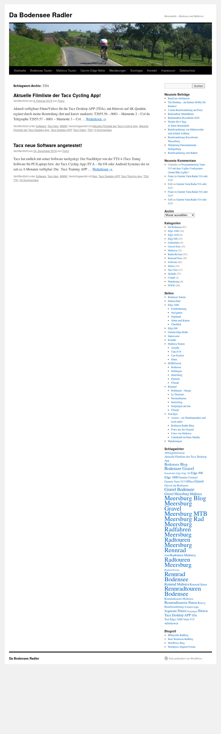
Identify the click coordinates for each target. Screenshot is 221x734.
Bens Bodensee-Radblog (180, 639)
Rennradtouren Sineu (180, 602)
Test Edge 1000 (173, 619)
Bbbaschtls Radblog (178, 635)
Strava (171, 266)
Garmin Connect (188, 477)
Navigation (176, 312)
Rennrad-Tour (175, 258)
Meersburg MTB (185, 513)
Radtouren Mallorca (183, 555)
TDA (90, 130)
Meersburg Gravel (178, 505)
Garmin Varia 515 (174, 481)
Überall (175, 382)
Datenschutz (187, 70)
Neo (94, 176)
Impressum (168, 70)
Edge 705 (186, 473)
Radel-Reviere (175, 254)
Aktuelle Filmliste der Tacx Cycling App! (57, 95)
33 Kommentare (29, 180)
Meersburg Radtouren (177, 536)
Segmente (176, 316)
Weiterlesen (96, 119)
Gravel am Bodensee (176, 485)
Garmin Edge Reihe (93, 70)
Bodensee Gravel (179, 468)
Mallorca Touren (66, 70)
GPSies (190, 481)
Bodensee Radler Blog (182, 425)
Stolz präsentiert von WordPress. (186, 658)
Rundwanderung (174, 607)
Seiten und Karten (180, 320)
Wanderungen (117, 70)
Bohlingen (176, 371)
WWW (63, 126)
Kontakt (152, 70)
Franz (61, 101)
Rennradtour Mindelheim (181, 113)
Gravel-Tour (174, 246)
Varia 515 (188, 619)
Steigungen (192, 611)
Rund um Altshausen (178, 98)
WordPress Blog (176, 642)
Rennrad (172, 386)
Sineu (174, 359)
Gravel (199, 481)
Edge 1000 (173, 230)
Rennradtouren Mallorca (178, 599)
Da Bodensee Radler (40, 14)
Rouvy (202, 603)
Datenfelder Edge (172, 473)
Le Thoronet (177, 394)
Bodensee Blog (176, 464)
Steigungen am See (181, 406)
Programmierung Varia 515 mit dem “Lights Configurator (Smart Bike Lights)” (186, 168)
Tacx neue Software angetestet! (47, 145)
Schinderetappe (192, 606)
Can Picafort (177, 355)
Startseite (20, 70)
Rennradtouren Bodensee (182, 591)
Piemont (175, 378)
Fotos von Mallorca (181, 433)
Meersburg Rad (184, 518)
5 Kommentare (103, 130)
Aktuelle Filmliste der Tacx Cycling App (115, 126)
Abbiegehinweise (174, 453)
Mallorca (172, 250)
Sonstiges (136, 70)
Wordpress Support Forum (181, 646)
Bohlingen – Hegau (181, 390)
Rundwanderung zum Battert (182, 152)
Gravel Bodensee (179, 489)
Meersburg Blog (185, 498)
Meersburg (176, 375)
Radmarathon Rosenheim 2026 (183, 117)
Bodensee (176, 367)
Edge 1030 (173, 234)
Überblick (176, 324)
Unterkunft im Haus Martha (185, 437)
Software (41, 126)
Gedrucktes (174, 242)
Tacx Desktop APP (61, 130)
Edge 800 (173, 238)
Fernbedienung (178, 308)
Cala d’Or (176, 351)
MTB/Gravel (174, 363)
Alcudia (175, 347)
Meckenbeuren (178, 398)
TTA (15, 180)
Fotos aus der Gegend (182, 429)
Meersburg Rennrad (178, 547)
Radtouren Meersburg (177, 562)
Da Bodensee (175, 227)
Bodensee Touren (41, 70)
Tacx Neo (52, 126)
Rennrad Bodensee (176, 576)
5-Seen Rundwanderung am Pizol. (185, 110)
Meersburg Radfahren (178, 526)
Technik (172, 273)
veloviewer (171, 623)
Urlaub (171, 277)
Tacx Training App (131, 176)
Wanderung (174, 281)
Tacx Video (79, 130)
